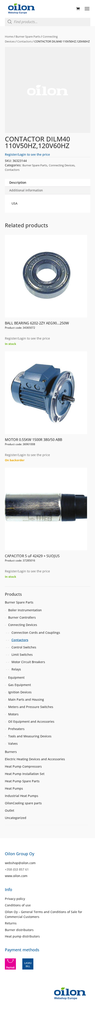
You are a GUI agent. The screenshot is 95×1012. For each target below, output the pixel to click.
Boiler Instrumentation (25, 610)
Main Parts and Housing (26, 699)
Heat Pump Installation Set (24, 774)
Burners (11, 752)
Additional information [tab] (26, 190)
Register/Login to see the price (27, 154)
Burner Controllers (22, 617)
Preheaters (16, 729)
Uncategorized (15, 818)
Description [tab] (17, 182)
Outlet (9, 810)
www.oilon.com (16, 876)
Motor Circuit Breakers (28, 662)
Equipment (16, 677)
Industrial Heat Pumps (21, 796)
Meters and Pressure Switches (30, 707)
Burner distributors (19, 930)
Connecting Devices (61, 165)
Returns (11, 923)
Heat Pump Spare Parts (22, 781)
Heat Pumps (14, 788)
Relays (16, 669)
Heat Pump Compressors (23, 766)
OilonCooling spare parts (23, 803)
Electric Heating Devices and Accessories (35, 759)
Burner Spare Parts (27, 36)
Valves (13, 743)
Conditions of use (18, 905)
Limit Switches (22, 654)
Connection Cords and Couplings (35, 632)
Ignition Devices (20, 692)
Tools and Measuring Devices (29, 736)
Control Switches (23, 647)
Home (9, 36)
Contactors (24, 41)
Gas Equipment (19, 685)
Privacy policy (15, 899)
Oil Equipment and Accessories (31, 721)
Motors (13, 714)
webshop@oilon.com (20, 863)
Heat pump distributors (22, 936)
